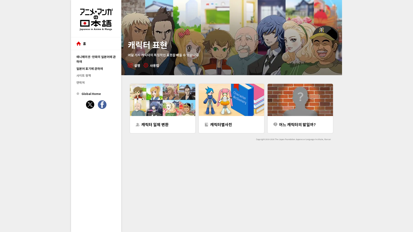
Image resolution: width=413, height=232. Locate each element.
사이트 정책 (83, 75)
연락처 (80, 82)
